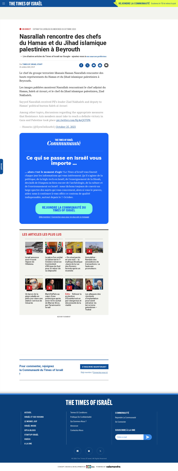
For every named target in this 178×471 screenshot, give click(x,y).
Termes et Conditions (78, 412)
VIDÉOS (27, 439)
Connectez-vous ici (100, 372)
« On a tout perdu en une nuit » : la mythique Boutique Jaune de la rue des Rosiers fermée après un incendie (73, 264)
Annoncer (74, 426)
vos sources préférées (96, 56)
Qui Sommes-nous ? (78, 421)
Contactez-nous (76, 430)
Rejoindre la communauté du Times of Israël (64, 208)
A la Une (28, 444)
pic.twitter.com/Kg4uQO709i (73, 120)
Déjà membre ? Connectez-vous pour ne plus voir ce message (64, 217)
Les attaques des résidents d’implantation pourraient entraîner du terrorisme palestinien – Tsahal (93, 302)
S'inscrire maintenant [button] (94, 366)
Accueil (27, 412)
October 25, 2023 (66, 126)
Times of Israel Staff (32, 64)
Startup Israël (31, 435)
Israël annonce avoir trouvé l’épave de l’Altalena (32, 260)
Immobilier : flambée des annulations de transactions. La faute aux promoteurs (92, 263)
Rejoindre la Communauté (134, 3)
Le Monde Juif (30, 421)
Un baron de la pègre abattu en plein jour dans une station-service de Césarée (34, 298)
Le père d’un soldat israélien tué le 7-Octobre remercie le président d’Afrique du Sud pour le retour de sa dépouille (53, 264)
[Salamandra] (113, 467)
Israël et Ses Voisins (34, 417)
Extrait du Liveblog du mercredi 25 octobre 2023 (54, 29)
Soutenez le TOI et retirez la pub (163, 3)
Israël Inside (30, 426)
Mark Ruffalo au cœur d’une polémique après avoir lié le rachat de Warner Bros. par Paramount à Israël (53, 300)
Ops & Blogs (30, 430)
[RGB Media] (91, 466)
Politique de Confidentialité (81, 417)
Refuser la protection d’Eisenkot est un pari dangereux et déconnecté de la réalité (73, 299)
